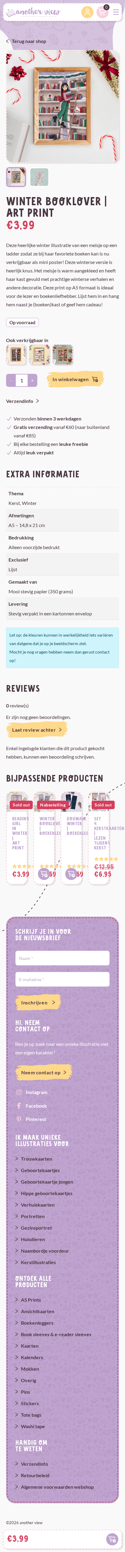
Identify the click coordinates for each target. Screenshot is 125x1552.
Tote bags (31, 1415)
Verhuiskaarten (38, 1205)
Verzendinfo (19, 401)
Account (87, 12)
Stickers (30, 1403)
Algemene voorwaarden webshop (57, 1487)
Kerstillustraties (38, 1262)
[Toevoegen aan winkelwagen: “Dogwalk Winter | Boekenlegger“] (71, 874)
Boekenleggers (37, 1323)
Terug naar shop (29, 41)
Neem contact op (40, 1072)
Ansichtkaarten (37, 1311)
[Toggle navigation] (116, 12)
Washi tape (33, 1426)
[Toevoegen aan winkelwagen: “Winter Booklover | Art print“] (112, 1539)
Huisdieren (33, 1239)
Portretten (33, 1216)
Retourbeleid (35, 1475)
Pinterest (36, 1119)
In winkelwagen (70, 379)
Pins (25, 1392)
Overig (28, 1380)
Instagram (36, 1092)
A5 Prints (31, 1300)
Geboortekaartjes (40, 1170)
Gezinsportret (36, 1228)
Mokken (30, 1369)
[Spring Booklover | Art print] (16, 354)
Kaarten (30, 1346)
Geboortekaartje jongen (47, 1182)
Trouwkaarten (36, 1159)
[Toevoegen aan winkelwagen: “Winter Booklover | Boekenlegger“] (44, 874)
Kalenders (32, 1357)
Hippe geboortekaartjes (47, 1193)
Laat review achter (34, 730)
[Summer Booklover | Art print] (39, 354)
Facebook (36, 1106)
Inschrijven (34, 1002)
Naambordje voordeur (45, 1251)
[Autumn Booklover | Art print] (62, 354)
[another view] (33, 11)
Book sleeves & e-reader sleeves (56, 1334)
